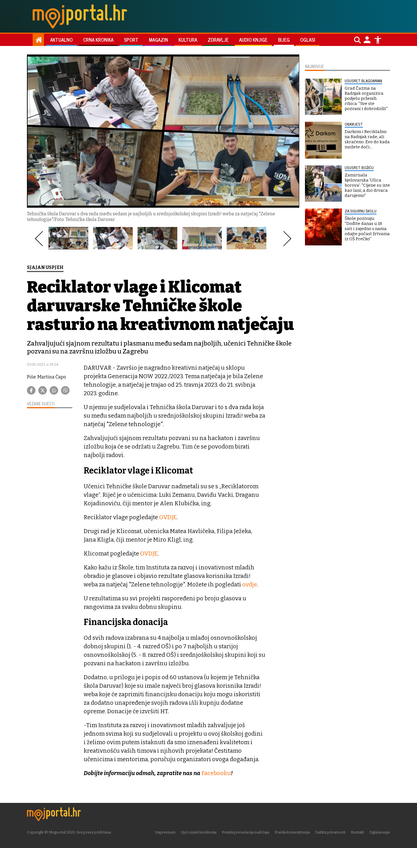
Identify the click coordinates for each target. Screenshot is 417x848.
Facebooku (216, 773)
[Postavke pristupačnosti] (377, 40)
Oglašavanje (379, 832)
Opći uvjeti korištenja (198, 832)
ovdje (249, 584)
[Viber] (65, 390)
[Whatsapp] (54, 390)
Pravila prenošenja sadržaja (245, 832)
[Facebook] (31, 390)
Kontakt (357, 832)
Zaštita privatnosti (330, 832)
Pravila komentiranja (292, 832)
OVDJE (168, 517)
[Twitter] (42, 390)
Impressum (165, 832)
